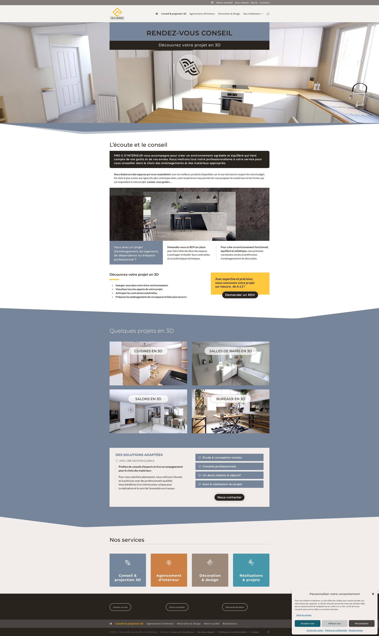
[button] (373, 593)
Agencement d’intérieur (202, 14)
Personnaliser (361, 623)
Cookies (254, 632)
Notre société (224, 3)
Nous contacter (229, 497)
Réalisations (230, 623)
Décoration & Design (229, 14)
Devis (254, 3)
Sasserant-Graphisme (182, 632)
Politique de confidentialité (336, 630)
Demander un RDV (240, 295)
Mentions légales (356, 630)
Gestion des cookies (314, 630)
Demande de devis (234, 607)
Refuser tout (335, 623)
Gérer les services (303, 615)
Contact (264, 3)
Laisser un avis (120, 607)
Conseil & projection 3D (173, 14)
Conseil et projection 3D (129, 623)
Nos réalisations (252, 14)
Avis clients (242, 3)
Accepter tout (307, 623)
